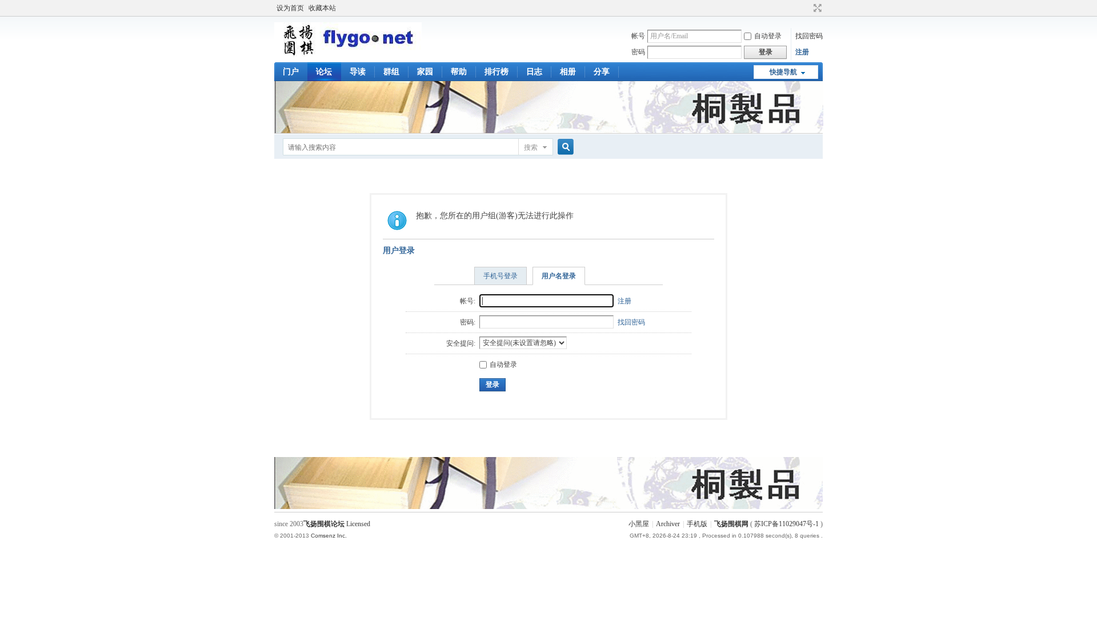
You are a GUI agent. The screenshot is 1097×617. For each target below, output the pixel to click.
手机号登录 (500, 276)
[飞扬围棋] (348, 54)
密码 (638, 52)
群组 (391, 71)
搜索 (531, 147)
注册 (802, 52)
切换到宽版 (816, 8)
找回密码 (809, 36)
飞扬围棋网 (731, 524)
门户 (291, 71)
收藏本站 (322, 8)
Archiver (668, 524)
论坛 (324, 71)
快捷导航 (783, 72)
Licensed (358, 524)
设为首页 (290, 8)
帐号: (467, 301)
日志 (534, 71)
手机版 (697, 524)
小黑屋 (638, 524)
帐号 (638, 36)
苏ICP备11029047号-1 (786, 524)
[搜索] (564, 147)
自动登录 (768, 36)
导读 (358, 71)
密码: (467, 322)
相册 (568, 71)
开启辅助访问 (807, 8)
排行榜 (497, 71)
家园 (425, 71)
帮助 (459, 71)
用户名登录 (559, 276)
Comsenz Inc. (329, 535)
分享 (602, 71)
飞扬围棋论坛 (324, 524)
